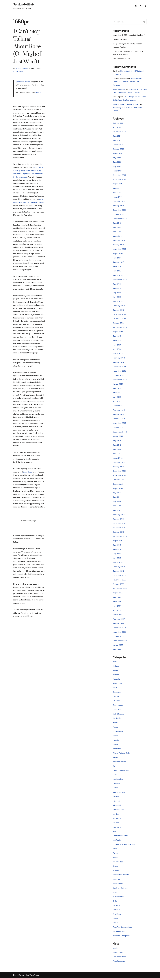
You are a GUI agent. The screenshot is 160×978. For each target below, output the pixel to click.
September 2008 (120, 641)
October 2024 (118, 123)
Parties (115, 853)
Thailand (116, 909)
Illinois (115, 744)
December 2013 (119, 366)
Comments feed (119, 956)
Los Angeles (118, 779)
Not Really (117, 840)
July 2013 (117, 388)
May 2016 (117, 271)
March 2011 (118, 510)
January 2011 (118, 519)
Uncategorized (119, 931)
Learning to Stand (120, 39)
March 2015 (118, 301)
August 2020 (118, 153)
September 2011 (120, 484)
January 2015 (118, 310)
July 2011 (117, 493)
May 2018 (117, 227)
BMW (115, 688)
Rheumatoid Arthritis (121, 875)
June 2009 (117, 601)
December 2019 (119, 175)
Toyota (115, 918)
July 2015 (117, 284)
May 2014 (117, 345)
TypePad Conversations (122, 927)
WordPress (34, 975)
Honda (115, 735)
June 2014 (117, 340)
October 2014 (118, 323)
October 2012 (118, 427)
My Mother (117, 818)
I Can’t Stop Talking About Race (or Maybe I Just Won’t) (27, 46)
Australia (116, 679)
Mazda (115, 788)
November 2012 (119, 423)
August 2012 (118, 436)
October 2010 (118, 532)
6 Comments (18, 71)
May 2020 (117, 166)
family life (117, 718)
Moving (116, 814)
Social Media (118, 883)
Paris (115, 848)
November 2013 (119, 371)
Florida (115, 722)
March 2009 (118, 614)
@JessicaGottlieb (23, 81)
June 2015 (117, 288)
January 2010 (118, 571)
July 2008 (117, 649)
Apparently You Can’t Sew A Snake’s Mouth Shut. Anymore (128, 81)
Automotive (117, 683)
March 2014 (118, 353)
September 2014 (120, 327)
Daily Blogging (118, 714)
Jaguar (115, 757)
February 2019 (119, 201)
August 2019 (118, 184)
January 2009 (118, 623)
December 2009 (119, 575)
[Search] (144, 21)
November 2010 (119, 527)
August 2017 (118, 253)
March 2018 (118, 236)
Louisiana (116, 783)
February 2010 (119, 566)
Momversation (118, 809)
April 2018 (117, 232)
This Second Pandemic (122, 59)
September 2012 (120, 432)
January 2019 (118, 205)
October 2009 (118, 584)
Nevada (116, 822)
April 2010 (117, 558)
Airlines (116, 666)
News (115, 831)
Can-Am (116, 696)
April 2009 (117, 610)
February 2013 (119, 410)
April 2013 (117, 401)
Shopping (116, 879)
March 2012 (118, 458)
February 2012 (119, 462)
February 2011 (119, 514)
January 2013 (118, 414)
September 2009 (120, 588)
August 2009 (118, 593)
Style (115, 901)
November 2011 (119, 475)
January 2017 (118, 262)
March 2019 (118, 197)
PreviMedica (118, 862)
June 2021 (117, 136)
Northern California (120, 835)
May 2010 (117, 554)
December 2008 (119, 627)
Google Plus (118, 731)
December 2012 (119, 419)
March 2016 (118, 275)
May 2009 (117, 606)
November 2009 (119, 580)
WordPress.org (119, 961)
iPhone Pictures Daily (121, 753)
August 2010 (118, 540)
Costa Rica (117, 709)
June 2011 (117, 497)
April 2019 (117, 192)
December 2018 (119, 210)
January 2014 (118, 362)
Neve (15, 975)
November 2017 (119, 249)
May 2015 (117, 292)
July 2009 (117, 597)
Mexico (116, 796)
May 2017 (117, 258)
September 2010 (120, 536)
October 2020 (118, 149)
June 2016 (117, 266)
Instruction (117, 748)
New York (117, 827)
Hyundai (116, 740)
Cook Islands (118, 705)
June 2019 (117, 188)
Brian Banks (28, 472)
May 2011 (117, 501)
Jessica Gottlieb (22, 68)
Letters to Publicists (121, 770)
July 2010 (117, 545)
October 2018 (118, 214)
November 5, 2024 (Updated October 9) (129, 35)
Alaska (115, 670)
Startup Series (118, 896)
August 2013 (118, 384)
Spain (115, 892)
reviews (116, 870)
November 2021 (119, 131)
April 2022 (117, 127)
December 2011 (119, 471)
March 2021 (118, 140)
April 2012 (117, 453)
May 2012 (117, 449)
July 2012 (117, 440)
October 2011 (118, 479)
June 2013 (117, 392)
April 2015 (117, 297)
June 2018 (117, 223)
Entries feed (118, 952)
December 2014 (119, 314)
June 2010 (117, 549)
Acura (115, 661)
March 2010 (118, 562)
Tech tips (116, 905)
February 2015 (119, 305)
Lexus (115, 775)
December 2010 (119, 523)
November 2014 (119, 319)
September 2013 (120, 379)
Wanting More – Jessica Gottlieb (126, 104)
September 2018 (120, 218)
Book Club (117, 692)
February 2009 (119, 619)
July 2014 (117, 336)
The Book (117, 914)
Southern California (120, 888)
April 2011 (117, 506)
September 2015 (120, 279)
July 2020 (117, 157)
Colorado (116, 701)
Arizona (116, 674)
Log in (115, 948)
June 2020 (117, 162)
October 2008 (118, 636)
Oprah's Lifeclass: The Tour (124, 844)
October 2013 (118, 375)
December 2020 (119, 144)
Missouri (116, 801)
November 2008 (119, 632)
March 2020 (118, 171)
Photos (115, 857)
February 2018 (119, 240)
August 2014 (118, 332)
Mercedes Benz (119, 792)
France (115, 727)
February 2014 (119, 358)
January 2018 (118, 245)
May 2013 (117, 397)
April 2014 (117, 349)
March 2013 (118, 406)
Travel (115, 923)
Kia (114, 766)
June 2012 (117, 445)
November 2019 (119, 179)
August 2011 (118, 488)
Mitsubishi (117, 805)
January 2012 (118, 466)
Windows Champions (121, 935)
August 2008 (118, 645)
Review (116, 866)
